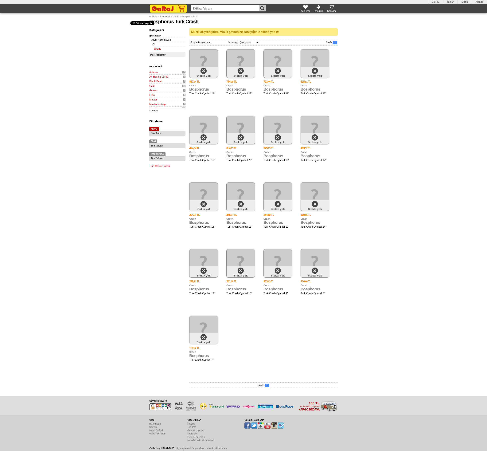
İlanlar (450, 2)
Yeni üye (305, 11)
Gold (151, 85)
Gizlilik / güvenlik (196, 437)
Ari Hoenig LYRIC (159, 76)
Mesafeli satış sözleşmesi (200, 440)
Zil (194, 16)
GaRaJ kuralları (157, 433)
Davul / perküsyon (181, 16)
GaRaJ (435, 2)
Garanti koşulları (195, 430)
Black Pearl (155, 81)
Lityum (179, 448)
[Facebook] (247, 425)
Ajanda (479, 2)
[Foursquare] (281, 425)
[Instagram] (274, 425)
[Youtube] (267, 425)
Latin (152, 95)
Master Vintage (157, 104)
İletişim (191, 423)
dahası (155, 110)
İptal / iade (192, 433)
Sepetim (331, 11)
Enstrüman (165, 16)
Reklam (153, 427)
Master (153, 99)
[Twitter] (254, 425)
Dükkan (153, 16)
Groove (153, 90)
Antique (153, 72)
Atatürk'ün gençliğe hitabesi (198, 448)
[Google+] (261, 425)
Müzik (465, 2)
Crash (157, 49)
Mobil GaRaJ (156, 430)
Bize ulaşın (155, 423)
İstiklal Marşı (221, 448)
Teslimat (191, 427)
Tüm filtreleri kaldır (159, 166)
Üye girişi (318, 11)
